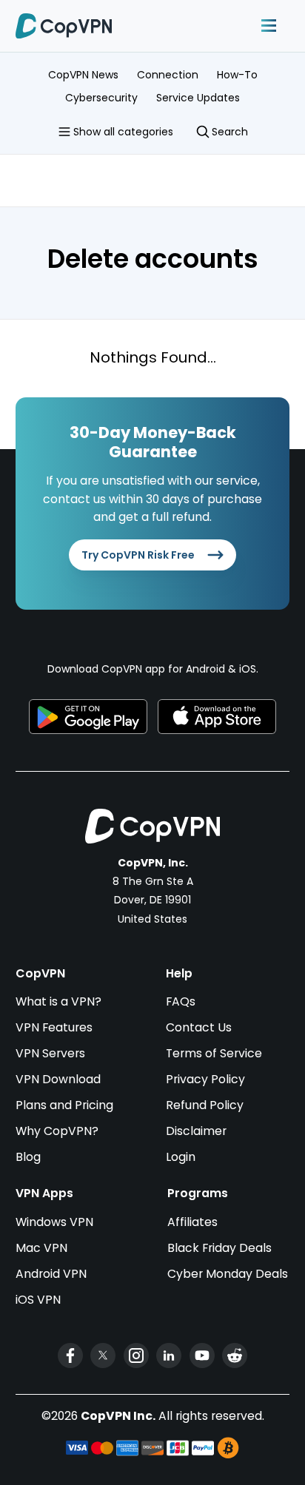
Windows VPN (54, 1221)
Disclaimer (196, 1130)
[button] (268, 26)
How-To (237, 74)
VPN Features (54, 1027)
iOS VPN (38, 1299)
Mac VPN (41, 1247)
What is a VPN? (58, 1001)
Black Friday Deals (219, 1247)
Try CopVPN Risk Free (138, 555)
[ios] (217, 717)
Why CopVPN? (57, 1130)
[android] (88, 717)
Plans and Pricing (64, 1105)
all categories (123, 132)
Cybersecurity (101, 97)
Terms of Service (214, 1053)
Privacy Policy (205, 1079)
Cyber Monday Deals (227, 1273)
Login (180, 1156)
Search (230, 132)
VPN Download (58, 1079)
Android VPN (51, 1273)
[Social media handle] (70, 1355)
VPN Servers (50, 1053)
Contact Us (199, 1027)
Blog (28, 1156)
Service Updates (198, 97)
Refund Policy (205, 1105)
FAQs (180, 1001)
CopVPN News (83, 74)
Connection (167, 74)
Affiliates (192, 1221)
